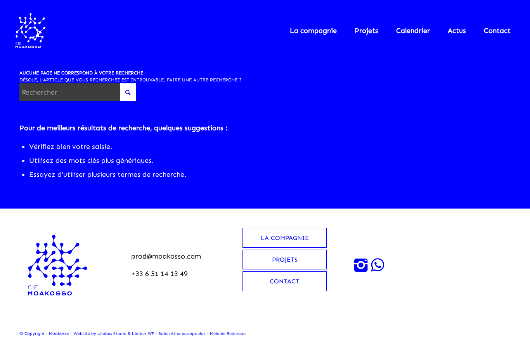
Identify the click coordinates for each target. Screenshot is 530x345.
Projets (285, 259)
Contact (285, 281)
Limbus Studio (111, 333)
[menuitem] (313, 30)
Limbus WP (143, 333)
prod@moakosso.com (166, 256)
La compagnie (285, 238)
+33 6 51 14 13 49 (159, 273)
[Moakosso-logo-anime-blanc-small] (30, 30)
